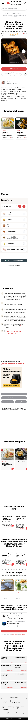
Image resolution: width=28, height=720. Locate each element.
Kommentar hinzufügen (14, 631)
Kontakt (3, 706)
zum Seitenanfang (14, 697)
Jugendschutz (5, 709)
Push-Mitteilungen (6, 702)
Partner (22, 706)
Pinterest (10, 713)
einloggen (14, 634)
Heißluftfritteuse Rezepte (8, 408)
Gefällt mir (21, 618)
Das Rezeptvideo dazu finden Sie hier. (14, 332)
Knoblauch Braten (20, 682)
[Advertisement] (14, 488)
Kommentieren (12, 618)
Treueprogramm (6, 701)
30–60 (2, 33)
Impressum (21, 708)
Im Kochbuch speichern (14, 397)
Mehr (25, 409)
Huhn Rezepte (5, 409)
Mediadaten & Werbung (13, 706)
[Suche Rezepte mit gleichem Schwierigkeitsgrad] (25, 34)
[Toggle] (24, 3)
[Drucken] (25, 74)
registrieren (23, 634)
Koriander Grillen (20, 657)
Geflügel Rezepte (19, 408)
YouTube (17, 713)
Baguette (22, 325)
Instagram (23, 713)
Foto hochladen (14, 394)
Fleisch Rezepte (14, 409)
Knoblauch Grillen (20, 674)
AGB (3, 708)
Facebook (4, 713)
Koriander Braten (6, 665)
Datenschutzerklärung (11, 708)
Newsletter (14, 701)
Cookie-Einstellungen (17, 702)
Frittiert (21, 409)
